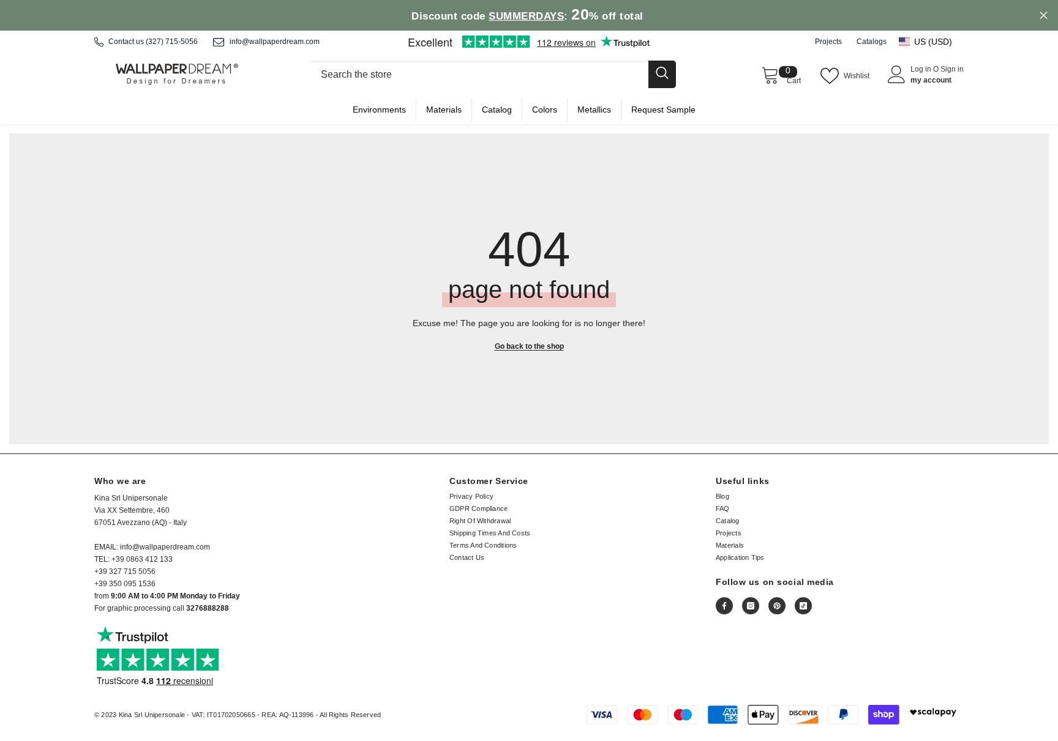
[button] (931, 41)
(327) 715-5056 (172, 41)
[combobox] (479, 74)
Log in (921, 69)
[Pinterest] (777, 605)
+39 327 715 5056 (125, 571)
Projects (828, 41)
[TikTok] (803, 605)
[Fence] (492, 74)
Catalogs (872, 41)
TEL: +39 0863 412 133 (133, 559)
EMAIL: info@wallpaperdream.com (152, 547)
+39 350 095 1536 (125, 583)
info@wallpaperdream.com (275, 41)
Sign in (952, 69)
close (1043, 15)
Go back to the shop (529, 346)
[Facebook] (724, 605)
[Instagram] (750, 605)
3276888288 (207, 608)
